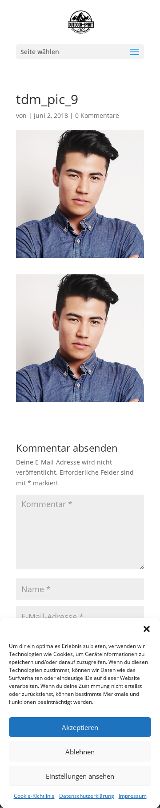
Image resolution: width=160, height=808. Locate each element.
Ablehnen (80, 751)
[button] (146, 629)
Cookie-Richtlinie (34, 796)
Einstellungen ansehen (80, 776)
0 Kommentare (97, 115)
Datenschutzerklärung (86, 796)
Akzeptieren (80, 727)
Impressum (133, 796)
